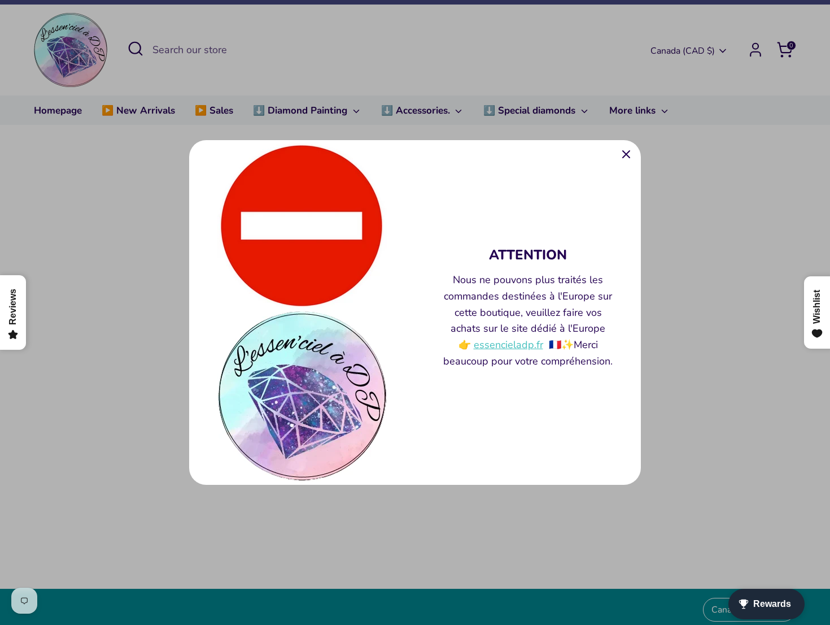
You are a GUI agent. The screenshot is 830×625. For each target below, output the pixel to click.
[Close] (626, 154)
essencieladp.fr (508, 344)
